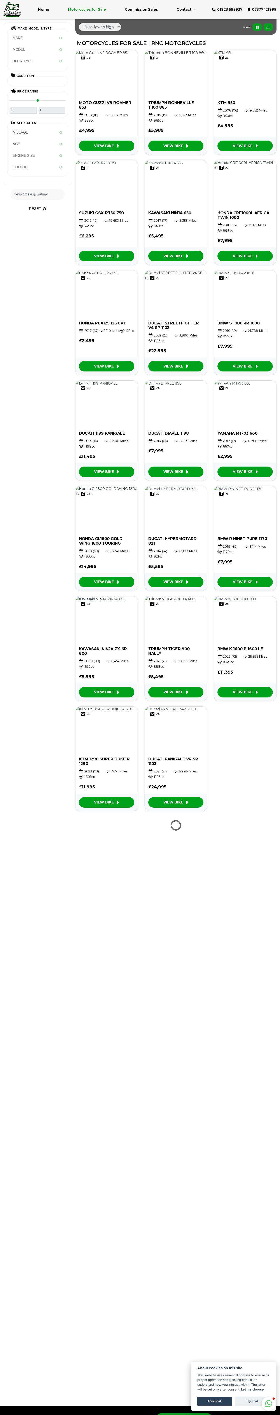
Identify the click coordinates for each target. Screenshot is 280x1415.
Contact (184, 9)
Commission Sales (141, 9)
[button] (269, 1404)
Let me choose (252, 1389)
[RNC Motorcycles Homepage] (12, 9)
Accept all (214, 1401)
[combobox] (37, 38)
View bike (104, 146)
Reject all (252, 1401)
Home (43, 9)
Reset (35, 209)
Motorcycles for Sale (87, 9)
